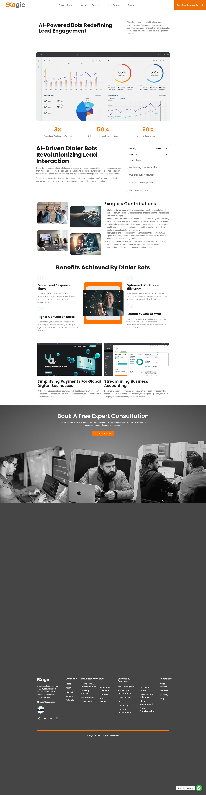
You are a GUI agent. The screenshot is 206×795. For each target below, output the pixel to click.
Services (96, 5)
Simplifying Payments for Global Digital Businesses (69, 383)
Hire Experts (114, 5)
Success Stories (66, 5)
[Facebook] (39, 718)
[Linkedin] (57, 718)
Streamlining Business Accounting (126, 383)
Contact (132, 5)
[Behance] (51, 718)
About (84, 5)
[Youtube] (45, 718)
